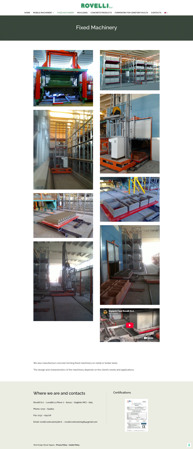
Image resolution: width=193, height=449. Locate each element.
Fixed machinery (65, 13)
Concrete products (101, 13)
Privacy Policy (61, 445)
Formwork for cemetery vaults (131, 13)
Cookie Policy (74, 445)
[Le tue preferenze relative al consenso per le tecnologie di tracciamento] (189, 445)
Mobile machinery (42, 13)
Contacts (156, 13)
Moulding (82, 13)
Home (27, 13)
